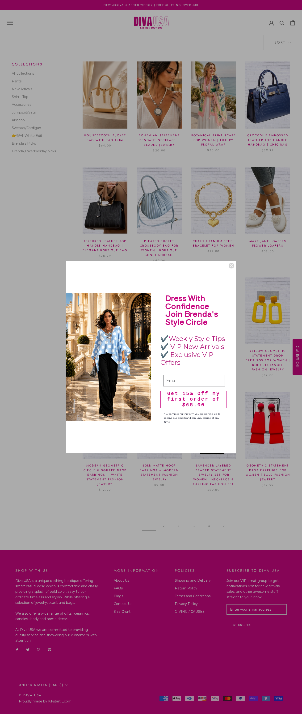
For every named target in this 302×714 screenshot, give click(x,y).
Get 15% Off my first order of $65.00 (193, 399)
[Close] (231, 265)
